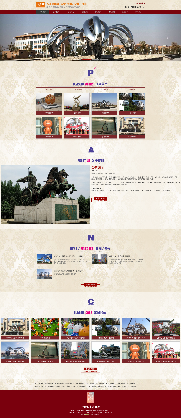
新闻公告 (85, 12)
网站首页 (43, 12)
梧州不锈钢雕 (69, 383)
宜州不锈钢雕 (122, 386)
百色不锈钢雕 (131, 383)
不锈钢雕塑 (50, 89)
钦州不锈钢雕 (49, 386)
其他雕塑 (132, 89)
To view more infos (100, 200)
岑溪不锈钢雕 (81, 386)
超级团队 (125, 12)
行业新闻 (98, 12)
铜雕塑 (105, 89)
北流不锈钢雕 (112, 386)
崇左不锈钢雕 (90, 383)
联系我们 (138, 12)
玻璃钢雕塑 (78, 89)
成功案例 (112, 12)
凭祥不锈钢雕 (91, 386)
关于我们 (56, 12)
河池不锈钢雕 (39, 386)
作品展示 (69, 12)
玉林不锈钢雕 (120, 383)
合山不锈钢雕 (101, 386)
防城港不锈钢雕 (60, 386)
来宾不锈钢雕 (100, 383)
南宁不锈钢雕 (39, 383)
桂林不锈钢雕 (59, 383)
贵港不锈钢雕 (71, 386)
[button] (13, 37)
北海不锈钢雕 (80, 383)
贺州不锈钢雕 (110, 383)
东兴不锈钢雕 (132, 386)
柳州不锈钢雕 (49, 383)
